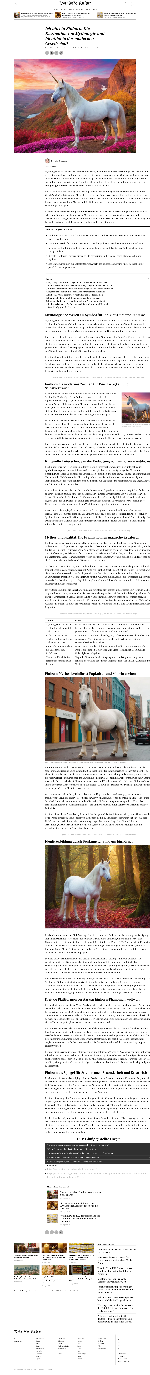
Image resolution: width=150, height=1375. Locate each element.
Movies (38, 1343)
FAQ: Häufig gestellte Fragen (61, 307)
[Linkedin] (118, 1345)
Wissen (47, 48)
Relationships (81, 1354)
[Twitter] (52, 53)
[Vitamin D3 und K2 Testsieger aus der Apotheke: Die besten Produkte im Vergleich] (100, 15)
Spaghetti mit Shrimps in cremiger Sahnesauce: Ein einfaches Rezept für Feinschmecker (51, 1280)
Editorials (61, 1341)
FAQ (59, 1351)
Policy (120, 1364)
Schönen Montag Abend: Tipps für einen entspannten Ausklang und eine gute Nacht (106, 834)
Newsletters (121, 1356)
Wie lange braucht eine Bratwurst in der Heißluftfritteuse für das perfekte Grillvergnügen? (116, 1308)
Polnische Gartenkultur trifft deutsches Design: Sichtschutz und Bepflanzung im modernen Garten (114, 1318)
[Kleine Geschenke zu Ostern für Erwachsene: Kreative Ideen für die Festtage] (58, 15)
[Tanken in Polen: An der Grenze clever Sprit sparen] (17, 15)
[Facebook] (47, 53)
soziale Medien (107, 181)
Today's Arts (40, 1338)
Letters (60, 1343)
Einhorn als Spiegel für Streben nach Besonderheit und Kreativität (79, 304)
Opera (38, 1359)
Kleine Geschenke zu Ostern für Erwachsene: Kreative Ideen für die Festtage (76, 14)
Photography (102, 1348)
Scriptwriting (40, 1348)
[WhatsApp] (61, 53)
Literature (39, 1354)
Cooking (100, 1341)
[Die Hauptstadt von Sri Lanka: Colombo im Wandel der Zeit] (26, 1270)
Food (79, 1346)
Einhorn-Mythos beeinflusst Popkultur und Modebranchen (75, 294)
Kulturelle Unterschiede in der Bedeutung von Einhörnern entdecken (80, 288)
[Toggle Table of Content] (147, 279)
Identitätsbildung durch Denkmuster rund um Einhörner (74, 298)
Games (79, 1341)
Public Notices (62, 1348)
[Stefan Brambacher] (48, 160)
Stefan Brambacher (61, 161)
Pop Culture (39, 1351)
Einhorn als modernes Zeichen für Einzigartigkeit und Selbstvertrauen (81, 285)
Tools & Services (123, 1359)
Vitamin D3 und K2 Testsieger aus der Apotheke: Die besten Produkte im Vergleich (120, 14)
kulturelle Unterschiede (129, 195)
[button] (16, 4)
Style (78, 1343)
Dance (38, 1346)
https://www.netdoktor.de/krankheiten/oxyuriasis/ (72, 1168)
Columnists (61, 1338)
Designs (133, 774)
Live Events (101, 1343)
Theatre (38, 1356)
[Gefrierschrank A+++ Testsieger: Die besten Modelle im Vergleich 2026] (81, 1270)
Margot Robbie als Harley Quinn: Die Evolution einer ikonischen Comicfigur (110, 613)
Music (38, 1341)
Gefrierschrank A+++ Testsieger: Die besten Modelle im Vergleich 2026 (81, 1279)
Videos (60, 1354)
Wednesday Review (63, 1346)
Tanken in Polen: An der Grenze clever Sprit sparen (37, 13)
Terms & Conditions (124, 1361)
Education (80, 1338)
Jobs (78, 1351)
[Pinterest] (56, 53)
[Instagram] (118, 1342)
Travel (79, 1356)
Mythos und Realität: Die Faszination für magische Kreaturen (76, 291)
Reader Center (102, 1338)
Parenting (80, 1359)
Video (99, 1346)
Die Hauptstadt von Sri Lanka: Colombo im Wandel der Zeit (25, 1278)
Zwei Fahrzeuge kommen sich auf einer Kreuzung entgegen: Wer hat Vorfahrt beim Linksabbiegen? (108, 377)
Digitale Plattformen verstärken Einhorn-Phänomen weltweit (76, 301)
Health (79, 1348)
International (122, 1354)
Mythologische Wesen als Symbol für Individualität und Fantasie (78, 282)
